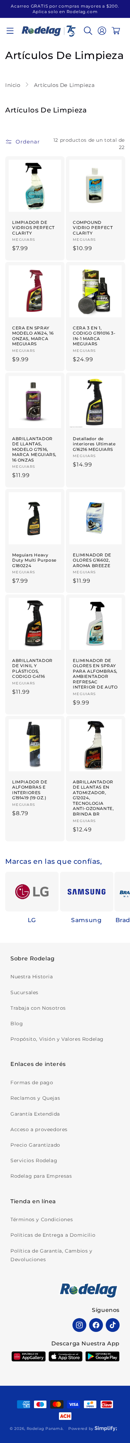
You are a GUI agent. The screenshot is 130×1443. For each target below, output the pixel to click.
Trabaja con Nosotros (38, 1008)
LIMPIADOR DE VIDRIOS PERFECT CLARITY (33, 228)
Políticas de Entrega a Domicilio (52, 1235)
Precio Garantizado (35, 1145)
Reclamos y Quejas (35, 1098)
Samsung (86, 920)
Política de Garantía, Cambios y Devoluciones (51, 1255)
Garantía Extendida (35, 1114)
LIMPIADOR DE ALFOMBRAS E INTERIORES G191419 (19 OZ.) (29, 790)
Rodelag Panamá (45, 1428)
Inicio (13, 85)
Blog (16, 1023)
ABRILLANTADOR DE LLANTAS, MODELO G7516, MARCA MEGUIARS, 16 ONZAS (34, 449)
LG (32, 920)
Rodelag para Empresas (41, 1176)
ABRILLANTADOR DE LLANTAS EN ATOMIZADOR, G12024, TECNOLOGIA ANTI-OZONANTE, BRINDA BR (93, 798)
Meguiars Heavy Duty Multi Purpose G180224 (34, 560)
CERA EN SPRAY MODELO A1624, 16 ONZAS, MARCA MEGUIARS (33, 336)
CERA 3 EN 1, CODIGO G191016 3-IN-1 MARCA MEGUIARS (94, 336)
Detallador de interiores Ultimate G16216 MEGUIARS (94, 444)
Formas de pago (31, 1082)
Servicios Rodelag (33, 1160)
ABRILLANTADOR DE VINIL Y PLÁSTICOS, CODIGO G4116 (32, 668)
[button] (10, 30)
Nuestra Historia (31, 976)
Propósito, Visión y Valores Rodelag (57, 1039)
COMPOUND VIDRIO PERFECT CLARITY (93, 228)
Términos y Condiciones (41, 1219)
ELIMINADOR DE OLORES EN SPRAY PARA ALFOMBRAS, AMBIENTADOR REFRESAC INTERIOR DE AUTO (95, 674)
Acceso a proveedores (39, 1129)
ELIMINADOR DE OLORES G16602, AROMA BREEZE (92, 560)
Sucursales (24, 992)
